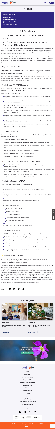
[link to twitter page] (25, 412)
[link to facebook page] (20, 412)
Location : (6, 14)
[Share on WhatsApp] (23, 289)
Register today (27, 353)
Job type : (6, 22)
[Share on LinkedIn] (10, 289)
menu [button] (51, 2)
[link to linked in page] (35, 412)
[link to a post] (14, 311)
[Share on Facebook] (14, 289)
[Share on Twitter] (19, 289)
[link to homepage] (8, 2)
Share (3, 289)
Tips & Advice (5, 322)
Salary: (5, 24)
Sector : (5, 17)
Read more (5, 332)
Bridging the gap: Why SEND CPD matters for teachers (13, 325)
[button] (45, 3)
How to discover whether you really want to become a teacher (39, 325)
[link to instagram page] (30, 412)
